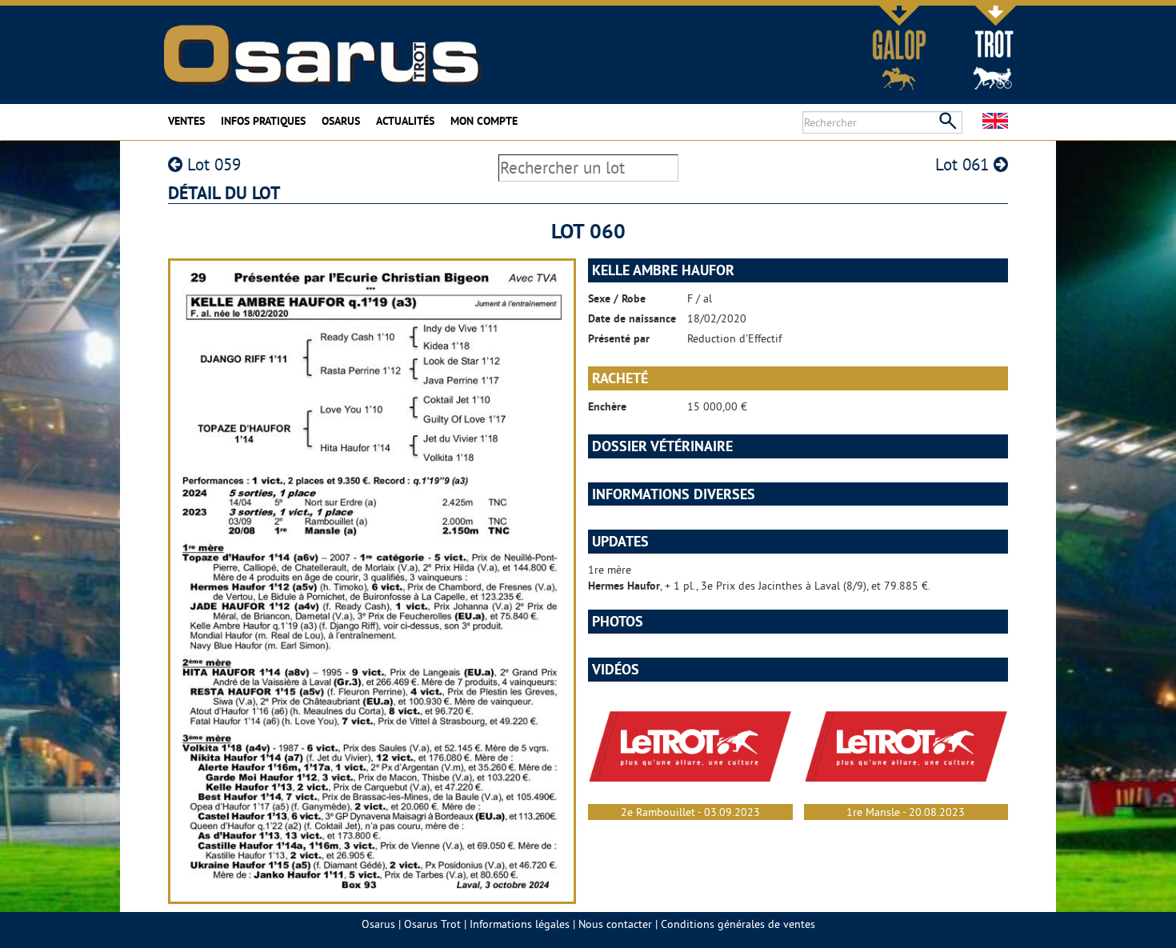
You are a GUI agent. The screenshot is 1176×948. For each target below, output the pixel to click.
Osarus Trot (432, 924)
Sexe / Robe (617, 298)
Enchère (607, 406)
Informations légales (520, 924)
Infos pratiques (263, 121)
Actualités (405, 121)
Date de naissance (632, 318)
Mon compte (484, 121)
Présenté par (619, 338)
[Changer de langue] (995, 121)
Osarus (341, 121)
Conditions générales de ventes (738, 924)
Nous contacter (615, 924)
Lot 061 (964, 164)
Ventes (186, 121)
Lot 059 (211, 164)
